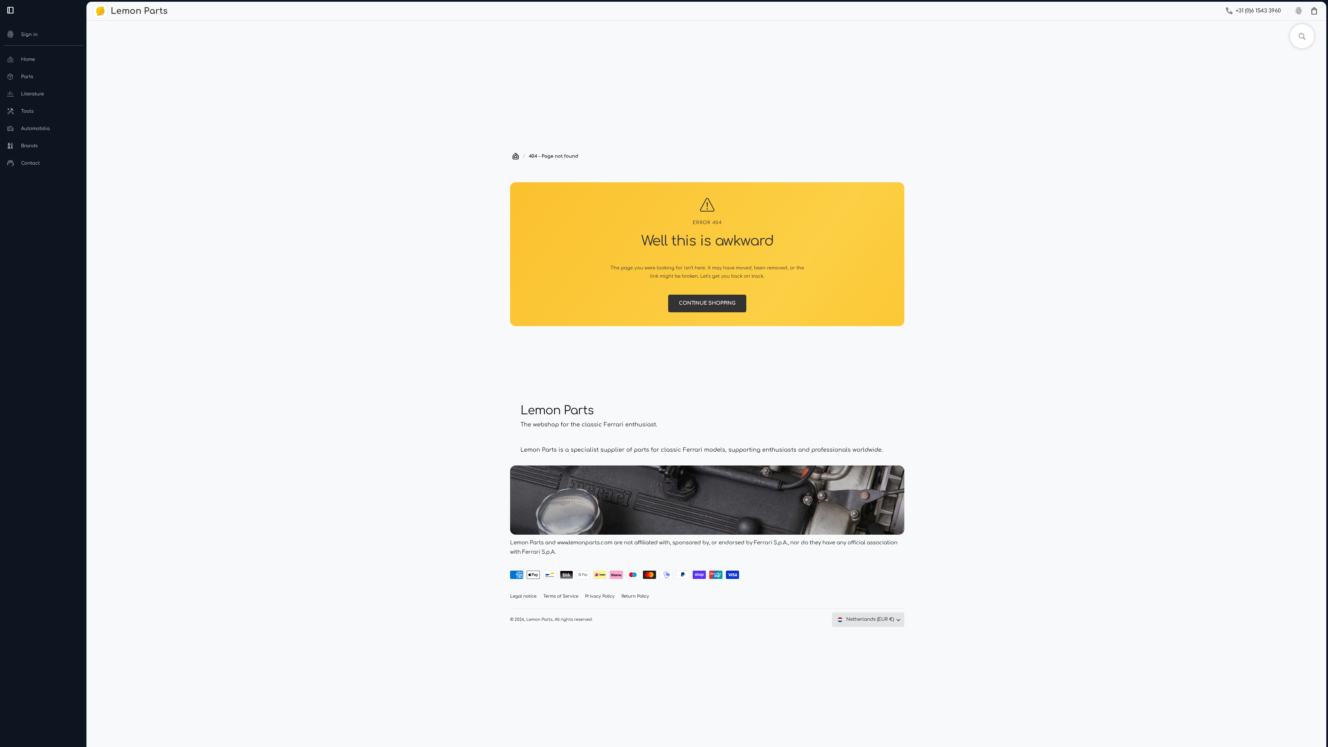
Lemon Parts (539, 619)
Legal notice (523, 596)
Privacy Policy (599, 596)
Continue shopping (707, 303)
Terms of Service (560, 596)
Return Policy (635, 596)
